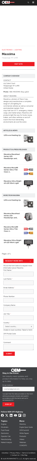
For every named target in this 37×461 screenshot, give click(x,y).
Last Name (8, 279)
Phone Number (9, 296)
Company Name (9, 305)
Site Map (24, 455)
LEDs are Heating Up (12, 135)
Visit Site (18, 64)
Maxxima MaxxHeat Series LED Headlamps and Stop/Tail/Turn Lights (12, 156)
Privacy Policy (18, 400)
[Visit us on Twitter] (6, 415)
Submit (9, 354)
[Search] (28, 2)
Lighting (18, 50)
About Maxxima (10, 96)
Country (6, 322)
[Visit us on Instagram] (24, 415)
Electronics (7, 50)
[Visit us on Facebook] (2, 415)
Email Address (9, 288)
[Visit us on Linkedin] (11, 415)
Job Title (7, 314)
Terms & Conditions (28, 453)
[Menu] (33, 2)
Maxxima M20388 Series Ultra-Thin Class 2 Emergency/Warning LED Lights (12, 170)
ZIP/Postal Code (9, 334)
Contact (7, 80)
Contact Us (15, 455)
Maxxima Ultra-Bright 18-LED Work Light (12, 182)
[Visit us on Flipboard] (19, 415)
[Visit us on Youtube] (15, 415)
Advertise (5, 453)
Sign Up (8, 404)
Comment (7, 342)
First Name (7, 270)
